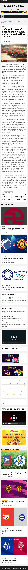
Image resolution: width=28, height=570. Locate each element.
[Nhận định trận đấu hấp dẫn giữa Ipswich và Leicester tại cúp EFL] (14, 460)
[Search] (26, 16)
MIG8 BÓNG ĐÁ (14, 6)
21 (17, 394)
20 (14, 394)
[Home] (2, 16)
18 (7, 394)
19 (10, 394)
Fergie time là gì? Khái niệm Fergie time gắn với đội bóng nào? (7, 197)
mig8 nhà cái (10, 192)
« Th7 (3, 403)
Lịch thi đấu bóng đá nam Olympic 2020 (13, 287)
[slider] (13, 423)
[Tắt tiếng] (22, 343)
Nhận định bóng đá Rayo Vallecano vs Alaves (12, 318)
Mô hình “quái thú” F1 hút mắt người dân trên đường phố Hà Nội (20, 197)
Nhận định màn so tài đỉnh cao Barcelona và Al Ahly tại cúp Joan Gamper (14, 559)
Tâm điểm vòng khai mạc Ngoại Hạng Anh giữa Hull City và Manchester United (13, 502)
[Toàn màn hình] (24, 343)
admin (10, 41)
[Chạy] (3, 343)
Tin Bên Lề (8, 285)
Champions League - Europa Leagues (9, 255)
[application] (14, 337)
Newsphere (16, 568)
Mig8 (6, 192)
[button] (14, 337)
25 (7, 397)
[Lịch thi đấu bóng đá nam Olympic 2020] (14, 275)
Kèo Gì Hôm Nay (5, 256)
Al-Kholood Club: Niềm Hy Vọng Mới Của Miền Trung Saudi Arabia (13, 229)
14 (17, 391)
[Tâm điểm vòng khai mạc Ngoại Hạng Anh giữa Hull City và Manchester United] (14, 489)
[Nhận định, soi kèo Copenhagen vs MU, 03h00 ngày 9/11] (14, 244)
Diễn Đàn (3, 26)
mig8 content (11, 232)
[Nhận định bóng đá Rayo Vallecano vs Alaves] (14, 517)
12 (10, 391)
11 (7, 391)
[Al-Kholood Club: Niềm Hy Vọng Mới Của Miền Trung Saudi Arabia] (14, 216)
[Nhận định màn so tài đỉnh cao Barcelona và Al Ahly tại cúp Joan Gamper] (14, 546)
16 (24, 391)
